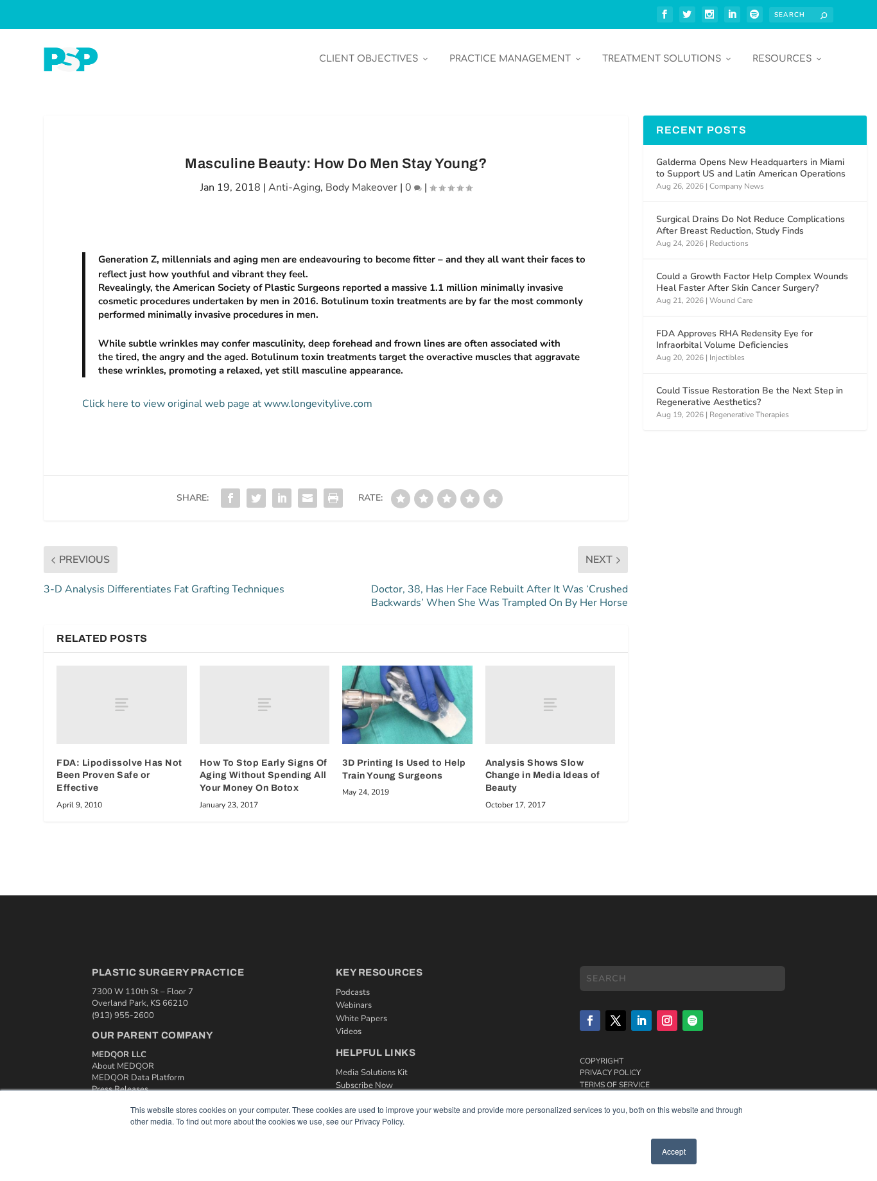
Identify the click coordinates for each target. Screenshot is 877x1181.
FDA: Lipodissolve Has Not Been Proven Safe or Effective (119, 775)
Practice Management (510, 59)
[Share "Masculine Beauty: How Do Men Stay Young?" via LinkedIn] (282, 498)
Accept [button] (674, 1151)
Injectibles (727, 357)
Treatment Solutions (661, 59)
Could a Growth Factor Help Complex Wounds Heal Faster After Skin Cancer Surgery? (752, 282)
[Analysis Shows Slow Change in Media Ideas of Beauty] (550, 704)
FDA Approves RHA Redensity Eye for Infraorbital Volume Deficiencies (734, 339)
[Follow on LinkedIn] (641, 1020)
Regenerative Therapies (749, 414)
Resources (782, 59)
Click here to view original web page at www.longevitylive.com (227, 404)
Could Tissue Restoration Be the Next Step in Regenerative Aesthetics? (749, 396)
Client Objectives (368, 59)
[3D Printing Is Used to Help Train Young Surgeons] (407, 705)
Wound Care (730, 300)
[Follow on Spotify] (692, 1020)
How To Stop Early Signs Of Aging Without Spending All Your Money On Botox (263, 775)
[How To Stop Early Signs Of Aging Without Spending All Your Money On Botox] (265, 704)
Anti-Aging (294, 187)
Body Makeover (361, 187)
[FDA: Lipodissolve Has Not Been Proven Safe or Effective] (121, 704)
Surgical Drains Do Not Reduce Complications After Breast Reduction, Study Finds (750, 225)
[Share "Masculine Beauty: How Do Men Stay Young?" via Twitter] (256, 498)
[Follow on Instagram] (667, 1020)
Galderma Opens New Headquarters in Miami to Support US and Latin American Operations (751, 168)
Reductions (729, 243)
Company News (736, 186)
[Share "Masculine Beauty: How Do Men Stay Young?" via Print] (333, 498)
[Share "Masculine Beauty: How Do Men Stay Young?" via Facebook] (230, 498)
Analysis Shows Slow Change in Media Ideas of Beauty (542, 775)
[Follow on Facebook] (590, 1020)
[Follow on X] (615, 1020)
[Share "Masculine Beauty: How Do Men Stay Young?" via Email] (307, 498)
